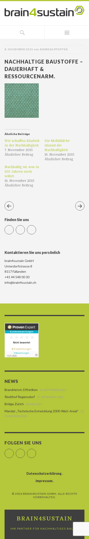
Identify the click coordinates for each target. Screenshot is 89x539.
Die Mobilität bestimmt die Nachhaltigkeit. (57, 145)
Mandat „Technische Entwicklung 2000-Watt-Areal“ (42, 411)
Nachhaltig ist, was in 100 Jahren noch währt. (22, 171)
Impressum (44, 481)
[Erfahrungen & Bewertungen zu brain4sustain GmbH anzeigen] (22, 356)
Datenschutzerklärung (44, 473)
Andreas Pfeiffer (54, 49)
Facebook (13, 228)
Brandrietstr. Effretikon (21, 390)
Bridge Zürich (14, 404)
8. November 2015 (19, 49)
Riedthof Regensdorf (20, 397)
